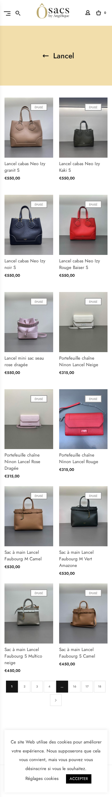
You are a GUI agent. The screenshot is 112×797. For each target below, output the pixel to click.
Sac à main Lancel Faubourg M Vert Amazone (76, 558)
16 (74, 687)
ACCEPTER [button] (79, 778)
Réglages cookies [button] (42, 778)
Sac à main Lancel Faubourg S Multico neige (23, 656)
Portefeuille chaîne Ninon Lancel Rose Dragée (22, 461)
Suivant (56, 700)
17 (87, 687)
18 (99, 687)
